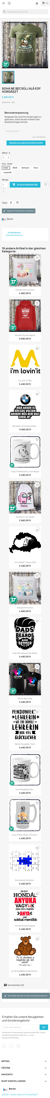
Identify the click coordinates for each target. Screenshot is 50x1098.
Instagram (11, 1046)
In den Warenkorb (25, 184)
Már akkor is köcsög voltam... (25, 426)
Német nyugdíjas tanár (25, 744)
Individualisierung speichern (26, 143)
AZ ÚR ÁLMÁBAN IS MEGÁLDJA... (25, 971)
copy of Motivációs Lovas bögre (25, 471)
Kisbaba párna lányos (25, 290)
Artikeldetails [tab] (14, 232)
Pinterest (17, 202)
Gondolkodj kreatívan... (25, 880)
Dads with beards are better (25, 653)
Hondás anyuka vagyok (25, 335)
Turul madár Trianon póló (25, 562)
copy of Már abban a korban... (25, 835)
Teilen (10, 202)
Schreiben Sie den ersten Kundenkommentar (28, 995)
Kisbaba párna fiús (25, 607)
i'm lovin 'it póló (25, 380)
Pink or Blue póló (25, 698)
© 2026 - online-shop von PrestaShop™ (20, 1094)
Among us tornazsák (25, 517)
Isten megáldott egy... (25, 789)
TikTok (18, 1046)
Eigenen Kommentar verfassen (20, 211)
